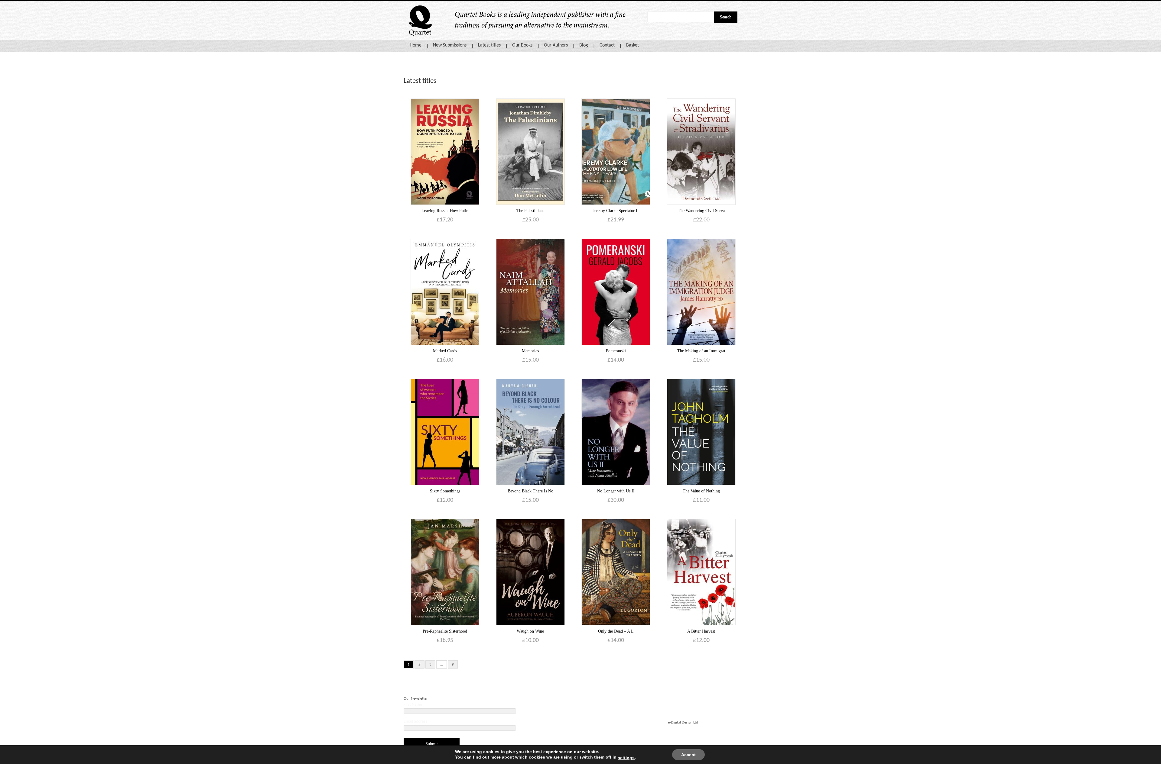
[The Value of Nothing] (701, 432)
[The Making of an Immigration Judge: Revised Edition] (701, 292)
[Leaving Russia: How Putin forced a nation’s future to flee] (445, 151)
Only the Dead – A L (616, 631)
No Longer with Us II (616, 491)
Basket (632, 45)
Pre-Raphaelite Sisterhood (445, 631)
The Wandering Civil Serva (701, 210)
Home (415, 45)
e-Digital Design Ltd (683, 722)
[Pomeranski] (615, 292)
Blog (583, 45)
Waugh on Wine (530, 631)
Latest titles (489, 45)
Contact (607, 45)
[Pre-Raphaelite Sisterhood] (445, 572)
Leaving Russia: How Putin (444, 210)
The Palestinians (530, 210)
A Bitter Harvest (701, 631)
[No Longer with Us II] (615, 432)
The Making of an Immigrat (701, 351)
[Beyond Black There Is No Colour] (530, 432)
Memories (530, 351)
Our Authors (556, 45)
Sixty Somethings (445, 491)
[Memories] (530, 292)
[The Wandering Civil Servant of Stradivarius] (701, 151)
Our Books (522, 45)
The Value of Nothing (701, 491)
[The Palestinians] (530, 151)
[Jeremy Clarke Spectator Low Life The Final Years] (615, 151)
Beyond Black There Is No (530, 491)
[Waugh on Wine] (530, 572)
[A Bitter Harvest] (701, 572)
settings (626, 757)
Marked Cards (445, 351)
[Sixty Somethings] (445, 432)
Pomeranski (616, 351)
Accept (688, 754)
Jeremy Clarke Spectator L (616, 210)
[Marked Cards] (445, 292)
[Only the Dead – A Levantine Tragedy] (615, 572)
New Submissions (450, 45)
